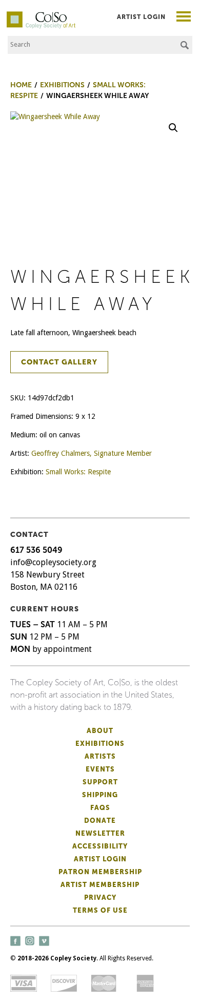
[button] (173, 128)
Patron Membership (100, 872)
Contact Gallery (59, 362)
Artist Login (141, 17)
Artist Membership (100, 885)
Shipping (100, 795)
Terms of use (100, 910)
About (100, 731)
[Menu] (183, 17)
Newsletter (100, 833)
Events (100, 769)
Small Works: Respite (78, 472)
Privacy (100, 897)
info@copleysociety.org (53, 562)
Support (100, 782)
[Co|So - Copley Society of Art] (41, 15)
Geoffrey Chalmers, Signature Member (91, 453)
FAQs (100, 808)
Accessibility (100, 846)
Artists (100, 756)
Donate (100, 820)
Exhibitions (100, 743)
